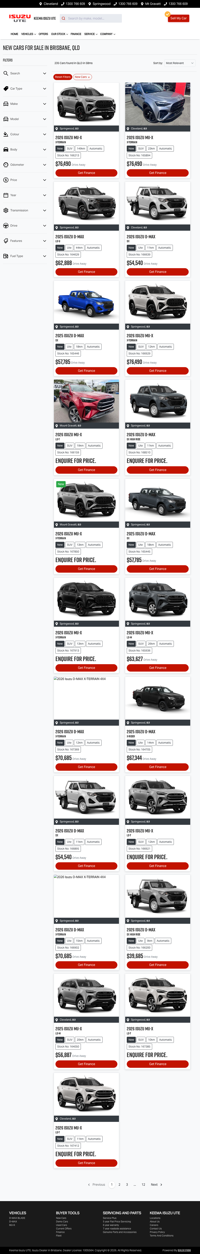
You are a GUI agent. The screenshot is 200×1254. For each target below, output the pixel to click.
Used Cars (61, 1225)
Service (89, 34)
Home (14, 34)
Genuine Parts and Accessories (120, 1232)
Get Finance (86, 173)
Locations (155, 1218)
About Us (155, 1221)
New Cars (61, 1218)
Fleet (59, 1235)
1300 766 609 (75, 4)
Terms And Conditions (161, 1235)
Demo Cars (62, 1221)
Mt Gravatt (153, 4)
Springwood (102, 4)
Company (106, 34)
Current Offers (63, 1228)
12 (143, 1185)
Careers (154, 1225)
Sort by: (158, 63)
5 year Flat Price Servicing (117, 1221)
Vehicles (27, 34)
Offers (43, 34)
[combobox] (91, 18)
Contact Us (156, 1228)
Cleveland (51, 4)
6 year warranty (111, 1225)
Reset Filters (63, 77)
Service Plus (109, 1218)
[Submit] (64, 18)
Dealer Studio (184, 1250)
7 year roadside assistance (117, 1228)
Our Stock (58, 34)
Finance (76, 34)
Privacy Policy (157, 1232)
